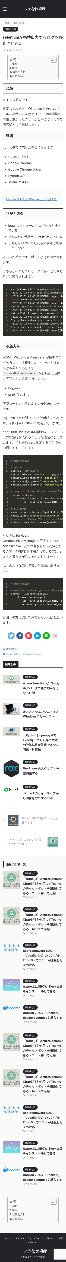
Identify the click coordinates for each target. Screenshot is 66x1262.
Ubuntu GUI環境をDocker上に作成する (31, 199)
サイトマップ (22, 1238)
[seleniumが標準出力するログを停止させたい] (37, 635)
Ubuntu (38, 654)
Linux (9, 654)
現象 (14, 63)
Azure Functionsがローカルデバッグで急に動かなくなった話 (41, 688)
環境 (14, 67)
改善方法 (17, 75)
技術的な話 (11, 648)
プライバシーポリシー (43, 1238)
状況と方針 (19, 71)
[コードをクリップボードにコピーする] (59, 291)
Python (17, 654)
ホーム (8, 1238)
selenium (28, 654)
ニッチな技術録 (33, 9)
